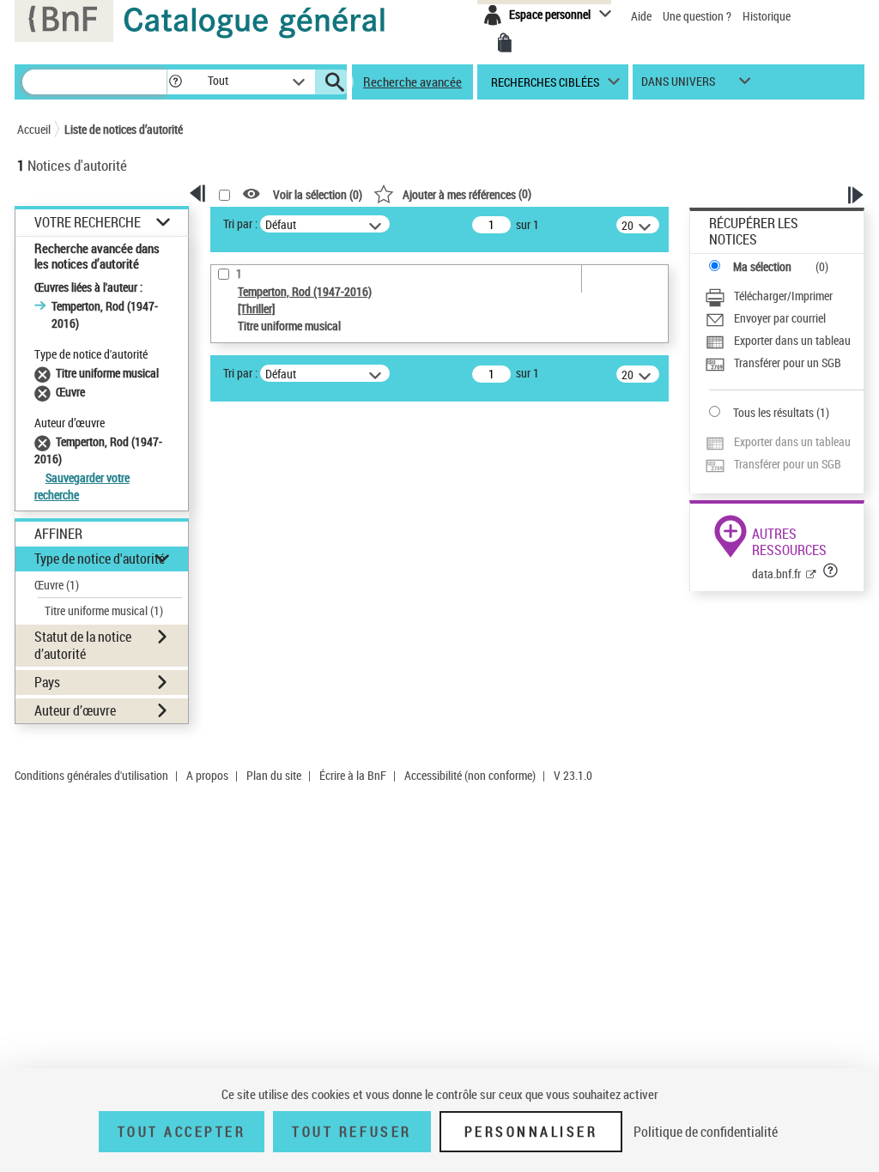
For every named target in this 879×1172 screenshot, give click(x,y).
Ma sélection (762, 266)
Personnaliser (531, 1131)
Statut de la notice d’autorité (82, 644)
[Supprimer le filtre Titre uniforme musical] (45, 373)
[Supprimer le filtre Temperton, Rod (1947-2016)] (45, 441)
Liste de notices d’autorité (123, 129)
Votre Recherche (87, 223)
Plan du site (273, 775)
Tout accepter (182, 1131)
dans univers (678, 85)
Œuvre (56, 585)
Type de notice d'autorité (99, 558)
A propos (207, 775)
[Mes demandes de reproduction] (504, 43)
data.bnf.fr (776, 573)
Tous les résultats (773, 412)
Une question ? (698, 16)
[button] (175, 81)
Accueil (34, 129)
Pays (47, 682)
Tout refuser (351, 1131)
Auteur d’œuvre (75, 710)
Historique (767, 16)
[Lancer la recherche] (334, 82)
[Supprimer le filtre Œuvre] (45, 392)
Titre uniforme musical (104, 610)
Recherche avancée (412, 81)
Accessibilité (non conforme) (470, 775)
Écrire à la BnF (352, 775)
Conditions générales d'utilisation (91, 775)
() (467, 193)
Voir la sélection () (317, 194)
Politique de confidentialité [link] (705, 1131)
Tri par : (240, 223)
